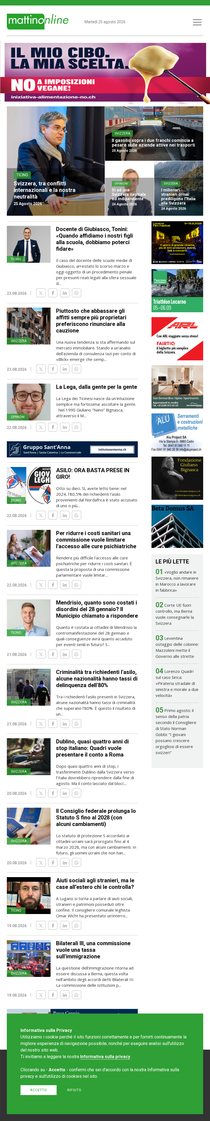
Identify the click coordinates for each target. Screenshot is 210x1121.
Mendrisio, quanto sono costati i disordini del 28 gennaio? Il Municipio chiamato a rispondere (97, 609)
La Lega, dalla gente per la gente (96, 387)
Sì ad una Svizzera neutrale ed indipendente (129, 194)
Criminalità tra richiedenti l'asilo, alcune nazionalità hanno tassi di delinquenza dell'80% (97, 678)
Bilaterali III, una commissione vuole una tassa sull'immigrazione (93, 950)
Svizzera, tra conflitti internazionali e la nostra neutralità (44, 190)
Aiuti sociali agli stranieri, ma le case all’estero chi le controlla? (95, 883)
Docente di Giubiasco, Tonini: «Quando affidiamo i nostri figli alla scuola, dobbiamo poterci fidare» (94, 239)
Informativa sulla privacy (105, 1056)
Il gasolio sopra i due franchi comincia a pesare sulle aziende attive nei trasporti (153, 143)
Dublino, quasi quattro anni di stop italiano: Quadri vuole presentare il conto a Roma (92, 748)
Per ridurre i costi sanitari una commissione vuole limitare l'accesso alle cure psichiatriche (96, 540)
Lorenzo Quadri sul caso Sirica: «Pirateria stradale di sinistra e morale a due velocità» (177, 683)
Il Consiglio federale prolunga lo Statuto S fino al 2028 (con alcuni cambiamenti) (96, 817)
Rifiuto (74, 1090)
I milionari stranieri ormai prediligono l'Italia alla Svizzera (178, 197)
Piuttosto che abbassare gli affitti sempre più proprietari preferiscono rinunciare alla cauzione (91, 321)
